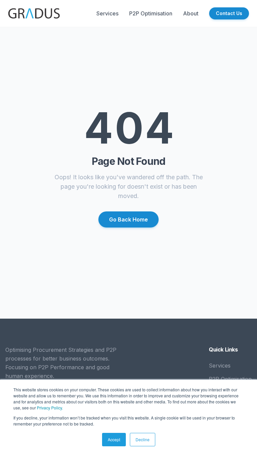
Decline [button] (143, 439)
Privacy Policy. (50, 407)
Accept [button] (114, 439)
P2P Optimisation (150, 13)
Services (107, 13)
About (190, 13)
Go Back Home (128, 219)
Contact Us (229, 13)
